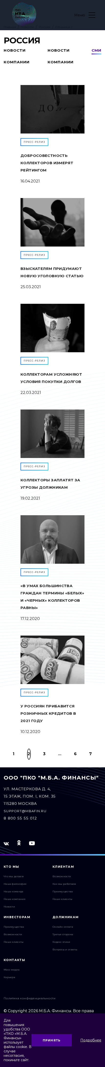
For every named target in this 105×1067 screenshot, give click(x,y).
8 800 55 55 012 (20, 818)
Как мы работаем (64, 884)
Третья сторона (62, 934)
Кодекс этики (61, 941)
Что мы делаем (14, 876)
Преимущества (62, 891)
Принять (52, 1040)
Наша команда (13, 891)
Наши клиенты (62, 899)
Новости (9, 906)
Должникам (65, 917)
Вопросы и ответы (64, 949)
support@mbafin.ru (25, 811)
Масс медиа (12, 969)
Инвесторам (17, 917)
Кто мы (11, 866)
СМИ (96, 50)
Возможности (61, 876)
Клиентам (63, 866)
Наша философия (15, 884)
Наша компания (14, 899)
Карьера (9, 977)
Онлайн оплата (62, 926)
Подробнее (90, 1040)
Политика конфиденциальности (29, 998)
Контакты (14, 960)
